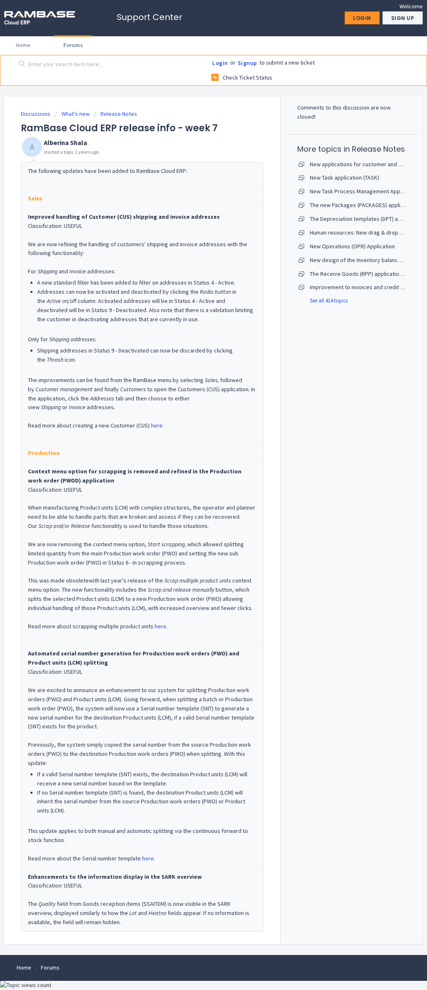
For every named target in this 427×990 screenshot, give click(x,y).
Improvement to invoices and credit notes (362, 287)
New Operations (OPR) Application (352, 246)
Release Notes (118, 114)
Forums (73, 45)
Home (23, 45)
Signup (247, 63)
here (160, 626)
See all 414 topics (329, 300)
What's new (75, 114)
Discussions (35, 114)
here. (157, 425)
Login (220, 63)
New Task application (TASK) (344, 177)
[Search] (22, 64)
